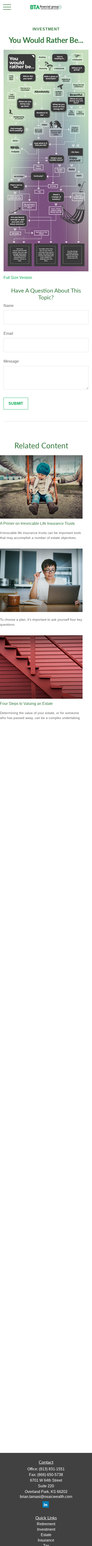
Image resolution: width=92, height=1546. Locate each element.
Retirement (46, 1524)
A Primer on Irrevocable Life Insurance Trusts (37, 523)
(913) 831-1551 (52, 1469)
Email (8, 333)
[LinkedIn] (45, 1504)
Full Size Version (18, 278)
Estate (46, 1535)
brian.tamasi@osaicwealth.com (46, 1497)
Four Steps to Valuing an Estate (26, 704)
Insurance (46, 1540)
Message (11, 361)
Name (9, 306)
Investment (46, 1529)
